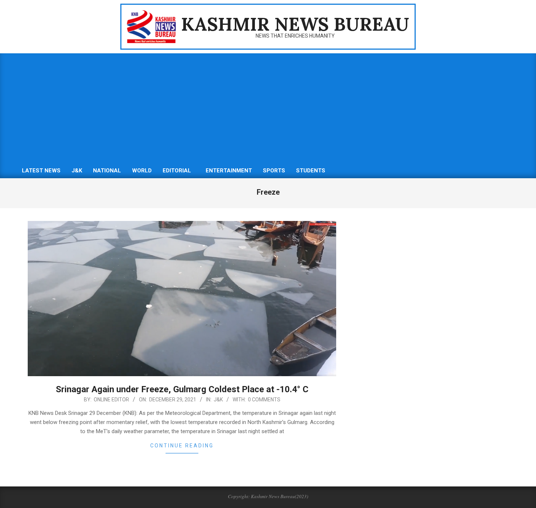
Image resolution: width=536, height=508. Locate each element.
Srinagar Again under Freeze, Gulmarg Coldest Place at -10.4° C (182, 389)
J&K (218, 399)
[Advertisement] (268, 108)
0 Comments (264, 399)
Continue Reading (182, 445)
